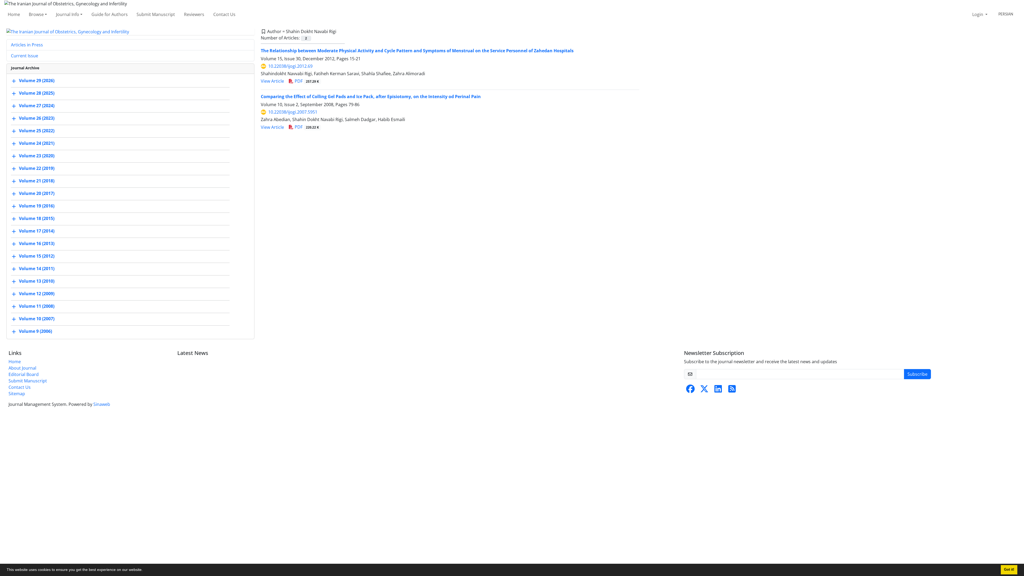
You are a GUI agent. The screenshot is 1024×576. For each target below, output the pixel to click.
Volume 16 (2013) (36, 244)
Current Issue (24, 56)
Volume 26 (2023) (36, 118)
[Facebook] (690, 390)
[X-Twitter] (704, 390)
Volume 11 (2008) (36, 306)
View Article (272, 81)
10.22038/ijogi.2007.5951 (292, 112)
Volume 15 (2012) (36, 256)
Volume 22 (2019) (36, 168)
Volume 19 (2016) (36, 206)
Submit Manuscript (156, 14)
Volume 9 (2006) (35, 331)
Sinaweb (101, 404)
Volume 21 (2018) (36, 181)
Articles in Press (27, 45)
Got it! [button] (1009, 569)
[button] (144, 570)
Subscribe (917, 374)
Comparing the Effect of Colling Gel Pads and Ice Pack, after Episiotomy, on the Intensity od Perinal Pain (371, 96)
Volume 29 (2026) (36, 81)
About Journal (22, 368)
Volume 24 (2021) (36, 143)
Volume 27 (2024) (36, 106)
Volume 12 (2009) (36, 294)
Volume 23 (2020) (36, 156)
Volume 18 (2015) (36, 219)
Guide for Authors (109, 14)
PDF (306, 81)
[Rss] (732, 390)
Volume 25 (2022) (36, 131)
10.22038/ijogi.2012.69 (290, 66)
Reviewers (194, 14)
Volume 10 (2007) (36, 319)
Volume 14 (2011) (36, 269)
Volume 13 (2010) (36, 281)
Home (14, 14)
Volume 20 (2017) (36, 194)
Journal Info (67, 14)
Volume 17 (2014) (36, 231)
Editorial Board (24, 374)
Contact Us (224, 14)
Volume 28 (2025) (36, 93)
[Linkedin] (718, 390)
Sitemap (17, 394)
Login (978, 14)
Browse (36, 14)
